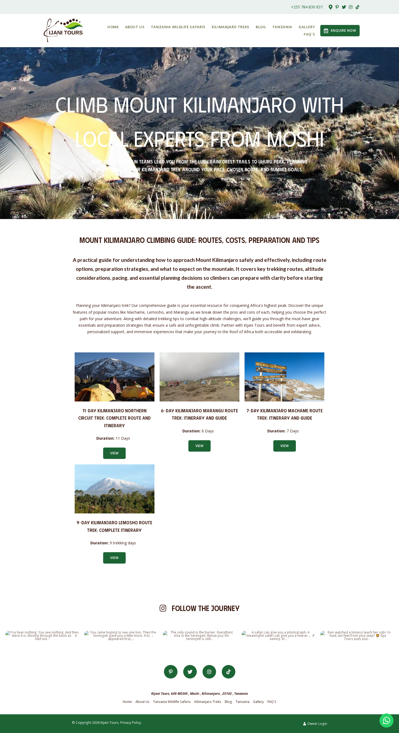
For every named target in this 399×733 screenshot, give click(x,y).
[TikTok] (357, 7)
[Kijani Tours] (63, 30)
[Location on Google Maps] (330, 7)
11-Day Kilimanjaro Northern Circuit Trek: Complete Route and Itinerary (114, 418)
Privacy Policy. (131, 722)
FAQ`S (309, 34)
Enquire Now (343, 30)
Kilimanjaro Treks (230, 26)
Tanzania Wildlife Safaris (178, 26)
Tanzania (282, 26)
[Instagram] (351, 7)
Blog (261, 26)
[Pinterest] (337, 7)
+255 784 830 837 (307, 7)
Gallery (307, 26)
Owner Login (316, 723)
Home (113, 26)
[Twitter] (344, 7)
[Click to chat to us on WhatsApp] (386, 720)
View (114, 453)
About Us (135, 26)
